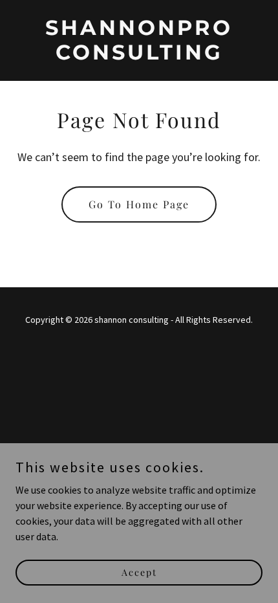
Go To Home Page (139, 204)
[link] (139, 55)
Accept (139, 572)
